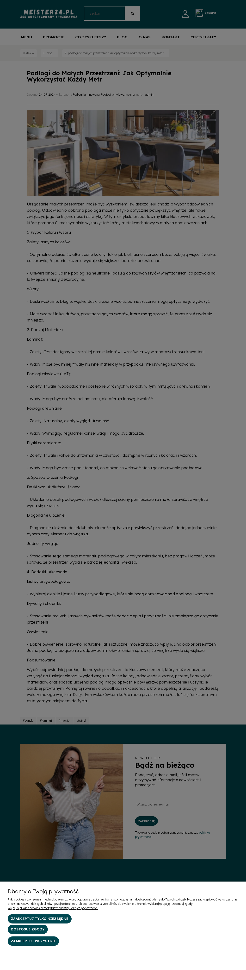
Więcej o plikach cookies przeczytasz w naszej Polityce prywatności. (53, 908)
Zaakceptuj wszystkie (33, 941)
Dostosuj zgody (28, 929)
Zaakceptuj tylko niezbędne (39, 919)
